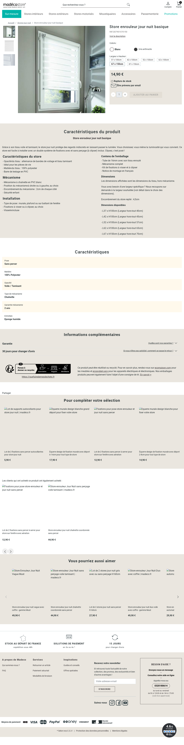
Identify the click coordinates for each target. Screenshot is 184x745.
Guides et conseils (71, 665)
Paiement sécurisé (41, 670)
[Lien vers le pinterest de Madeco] (125, 702)
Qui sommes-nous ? (11, 665)
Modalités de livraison (42, 676)
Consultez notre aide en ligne (161, 675)
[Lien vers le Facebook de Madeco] (119, 702)
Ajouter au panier (145, 94)
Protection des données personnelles (92, 731)
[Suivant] (178, 596)
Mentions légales (119, 731)
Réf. (111, 32)
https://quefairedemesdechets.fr (38, 376)
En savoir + (145, 374)
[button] (92, 344)
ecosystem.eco (100, 371)
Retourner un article (41, 665)
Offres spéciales (71, 670)
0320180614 (161, 685)
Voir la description (117, 36)
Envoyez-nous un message (161, 670)
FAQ (4, 670)
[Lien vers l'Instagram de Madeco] (112, 702)
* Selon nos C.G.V (64, 731)
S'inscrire (105, 689)
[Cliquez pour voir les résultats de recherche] (128, 4)
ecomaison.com (163, 367)
